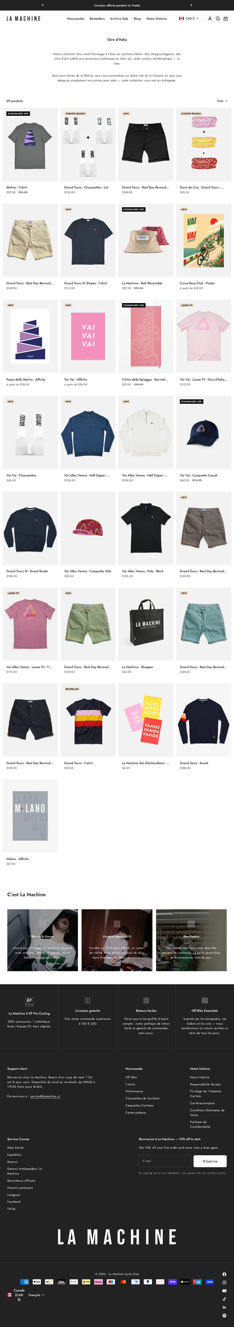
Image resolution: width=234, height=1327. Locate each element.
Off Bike (131, 1077)
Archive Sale (119, 18)
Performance (134, 1091)
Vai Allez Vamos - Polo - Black (142, 571)
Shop (137, 18)
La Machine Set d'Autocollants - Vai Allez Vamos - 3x (144, 763)
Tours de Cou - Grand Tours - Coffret (200, 187)
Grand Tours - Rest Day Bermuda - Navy (30, 763)
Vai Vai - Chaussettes (21, 475)
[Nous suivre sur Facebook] (224, 1274)
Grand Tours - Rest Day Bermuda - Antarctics (203, 667)
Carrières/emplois (202, 1103)
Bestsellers (97, 18)
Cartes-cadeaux (135, 1112)
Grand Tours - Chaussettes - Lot (86, 187)
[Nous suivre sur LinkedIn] (224, 1307)
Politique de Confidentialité (200, 1124)
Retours (12, 1162)
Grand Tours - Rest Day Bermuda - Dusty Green (88, 667)
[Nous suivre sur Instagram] (224, 1282)
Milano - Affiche (17, 859)
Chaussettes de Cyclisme (142, 1098)
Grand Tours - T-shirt (78, 763)
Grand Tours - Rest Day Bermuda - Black (145, 187)
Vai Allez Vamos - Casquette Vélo (87, 571)
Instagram (13, 1195)
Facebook (14, 1202)
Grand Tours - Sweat (194, 763)
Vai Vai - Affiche (75, 379)
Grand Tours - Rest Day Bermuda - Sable (30, 283)
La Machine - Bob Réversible (142, 283)
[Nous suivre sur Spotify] (224, 1315)
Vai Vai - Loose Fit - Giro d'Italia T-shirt (204, 379)
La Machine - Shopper (137, 667)
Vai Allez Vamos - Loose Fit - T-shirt (27, 667)
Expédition (14, 1155)
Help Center (15, 1147)
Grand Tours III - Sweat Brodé (27, 571)
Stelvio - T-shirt (16, 187)
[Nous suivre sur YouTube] (224, 1290)
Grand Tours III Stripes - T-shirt (85, 283)
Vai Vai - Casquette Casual (198, 475)
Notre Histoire (156, 18)
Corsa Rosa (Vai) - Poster (197, 283)
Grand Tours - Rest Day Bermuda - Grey (203, 571)
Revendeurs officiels (21, 1180)
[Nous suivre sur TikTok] (224, 1299)
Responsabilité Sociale (205, 1084)
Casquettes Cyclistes (139, 1105)
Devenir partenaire (20, 1188)
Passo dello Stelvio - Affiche (25, 379)
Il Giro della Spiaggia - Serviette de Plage (144, 379)
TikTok (11, 1209)
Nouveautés (75, 18)
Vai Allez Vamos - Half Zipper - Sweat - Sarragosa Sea (85, 475)
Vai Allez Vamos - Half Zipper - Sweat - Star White (143, 475)
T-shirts (130, 1084)
